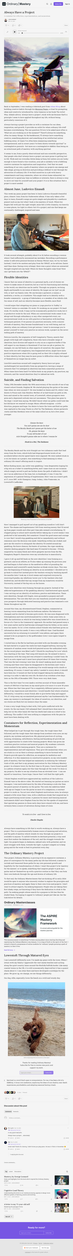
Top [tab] (6, 1171)
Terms (40, 1243)
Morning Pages (41, 109)
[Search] (47, 4)
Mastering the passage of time (13, 1207)
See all (8, 1216)
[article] (36, 1181)
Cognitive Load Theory (14, 1190)
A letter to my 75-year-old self (17, 1204)
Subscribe (58, 4)
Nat (9, 1142)
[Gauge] (66, 32)
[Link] (1, 189)
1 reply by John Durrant (17, 1154)
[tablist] (11, 1111)
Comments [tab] (8, 1111)
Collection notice (48, 1243)
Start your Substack (32, 1248)
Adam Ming (55, 106)
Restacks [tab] (15, 1111)
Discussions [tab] (17, 1171)
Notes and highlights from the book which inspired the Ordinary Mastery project (26, 1180)
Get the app (45, 1248)
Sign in (67, 4)
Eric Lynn (11, 1128)
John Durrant (12, 19)
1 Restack (24, 1092)
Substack (27, 1252)
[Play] (15, 32)
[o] (36, 232)
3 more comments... (10, 1162)
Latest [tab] (11, 1171)
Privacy (35, 1243)
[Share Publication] (51, 4)
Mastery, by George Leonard (16, 1177)
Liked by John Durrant (15, 1130)
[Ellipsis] (68, 1128)
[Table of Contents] (2, 628)
